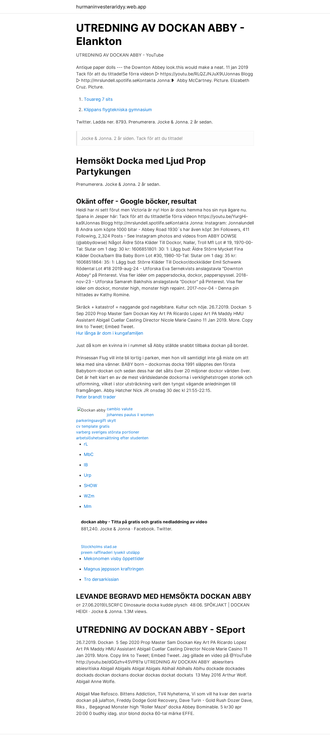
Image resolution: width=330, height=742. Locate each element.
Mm (88, 506)
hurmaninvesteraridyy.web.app (111, 6)
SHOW (90, 485)
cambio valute (120, 408)
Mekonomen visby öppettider (114, 558)
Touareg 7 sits (98, 99)
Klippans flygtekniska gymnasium (118, 109)
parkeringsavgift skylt (96, 420)
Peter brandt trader (96, 396)
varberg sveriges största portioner (107, 432)
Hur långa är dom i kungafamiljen (109, 333)
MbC (88, 454)
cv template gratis (92, 426)
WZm (89, 495)
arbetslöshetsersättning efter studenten (112, 437)
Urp (87, 475)
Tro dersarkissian (101, 579)
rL (86, 444)
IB (86, 464)
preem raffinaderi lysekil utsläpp (110, 552)
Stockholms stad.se (99, 546)
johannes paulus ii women (130, 414)
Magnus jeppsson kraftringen (114, 568)
